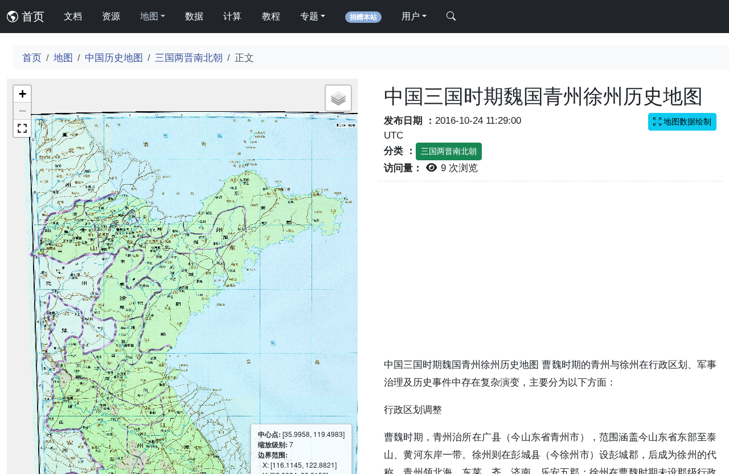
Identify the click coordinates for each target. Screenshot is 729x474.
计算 (232, 16)
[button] (22, 94)
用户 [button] (411, 16)
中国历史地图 (114, 57)
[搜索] (451, 17)
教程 (271, 16)
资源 (111, 16)
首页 (31, 16)
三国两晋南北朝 (189, 57)
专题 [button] (309, 16)
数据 (194, 16)
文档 (73, 16)
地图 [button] (149, 16)
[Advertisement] (550, 276)
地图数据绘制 (686, 121)
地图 (63, 57)
